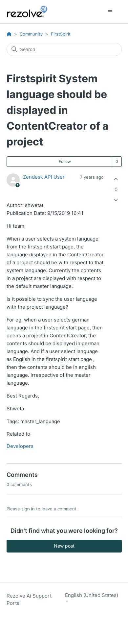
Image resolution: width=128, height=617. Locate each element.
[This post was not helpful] (116, 200)
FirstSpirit (61, 34)
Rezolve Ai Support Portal (29, 599)
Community (31, 34)
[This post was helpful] (116, 179)
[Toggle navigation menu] (110, 12)
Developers (20, 446)
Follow (65, 161)
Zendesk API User (44, 177)
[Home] (31, 12)
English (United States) (91, 595)
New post (64, 546)
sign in (28, 508)
